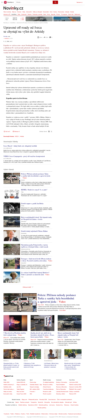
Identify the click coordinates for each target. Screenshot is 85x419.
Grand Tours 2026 (21, 394)
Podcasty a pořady (37, 14)
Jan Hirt (19, 387)
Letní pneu (52, 405)
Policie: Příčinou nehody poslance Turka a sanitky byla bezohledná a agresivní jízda (35, 175)
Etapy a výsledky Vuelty (23, 384)
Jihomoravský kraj (25, 249)
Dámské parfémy (43, 405)
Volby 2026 (6, 382)
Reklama (17, 414)
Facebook (6, 414)
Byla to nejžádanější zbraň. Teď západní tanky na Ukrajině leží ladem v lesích (36, 218)
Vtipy (22, 192)
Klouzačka (47, 402)
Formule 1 (32, 391)
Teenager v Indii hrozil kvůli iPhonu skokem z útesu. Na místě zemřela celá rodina (36, 260)
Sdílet (46, 37)
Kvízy (48, 14)
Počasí (58, 14)
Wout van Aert (20, 391)
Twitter (12, 414)
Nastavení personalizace (74, 414)
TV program (64, 14)
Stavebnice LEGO (33, 405)
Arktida (22, 136)
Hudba (22, 205)
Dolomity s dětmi (60, 394)
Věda (19, 14)
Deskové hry (59, 405)
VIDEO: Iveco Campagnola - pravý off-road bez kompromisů (24, 156)
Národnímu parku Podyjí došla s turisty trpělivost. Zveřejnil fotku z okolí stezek (34, 246)
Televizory (66, 405)
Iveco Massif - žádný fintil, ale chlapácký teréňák (20, 146)
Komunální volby (7, 394)
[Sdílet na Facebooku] (49, 131)
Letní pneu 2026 (73, 382)
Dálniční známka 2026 (75, 384)
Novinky (5, 36)
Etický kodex (45, 414)
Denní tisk (70, 14)
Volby (23, 12)
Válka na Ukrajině (37, 12)
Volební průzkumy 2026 (9, 384)
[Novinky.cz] (13, 8)
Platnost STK (72, 394)
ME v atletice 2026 (35, 389)
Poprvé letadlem (60, 384)
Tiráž (27, 414)
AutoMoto (14, 14)
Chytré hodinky (74, 405)
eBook (40, 37)
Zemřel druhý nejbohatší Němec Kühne (34, 231)
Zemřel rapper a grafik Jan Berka (32, 203)
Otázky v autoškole (74, 391)
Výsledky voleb (7, 387)
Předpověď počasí (33, 399)
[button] (11, 178)
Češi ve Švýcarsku (61, 389)
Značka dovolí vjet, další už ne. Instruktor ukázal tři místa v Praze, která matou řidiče (42, 335)
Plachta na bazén (24, 402)
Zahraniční (29, 12)
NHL (31, 394)
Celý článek (62, 310)
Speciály (53, 14)
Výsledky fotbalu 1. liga (36, 384)
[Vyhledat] (55, 2)
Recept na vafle (47, 391)
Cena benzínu (52, 399)
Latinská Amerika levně (62, 391)
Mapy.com (24, 399)
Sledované (77, 14)
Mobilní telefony (23, 405)
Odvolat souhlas (63, 414)
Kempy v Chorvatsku (61, 382)
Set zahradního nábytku (57, 402)
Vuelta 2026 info (21, 382)
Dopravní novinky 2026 (75, 387)
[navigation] (2, 2)
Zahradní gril (68, 402)
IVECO (17, 136)
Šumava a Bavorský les (62, 387)
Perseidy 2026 (43, 399)
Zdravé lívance (47, 387)
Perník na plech (47, 394)
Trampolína (34, 402)
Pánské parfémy (42, 407)
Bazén (17, 402)
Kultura (55, 12)
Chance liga (33, 382)
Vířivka (75, 402)
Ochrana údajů (53, 414)
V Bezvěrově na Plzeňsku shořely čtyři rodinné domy (14, 334)
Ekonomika (61, 12)
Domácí (19, 12)
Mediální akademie (35, 414)
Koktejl (72, 12)
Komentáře (46, 12)
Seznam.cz (79, 2)
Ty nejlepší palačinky (48, 382)
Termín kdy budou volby (9, 389)
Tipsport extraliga (34, 387)
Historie (30, 14)
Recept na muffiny (48, 384)
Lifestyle (67, 12)
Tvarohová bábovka (48, 389)
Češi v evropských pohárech (64, 399)
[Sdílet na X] (51, 131)
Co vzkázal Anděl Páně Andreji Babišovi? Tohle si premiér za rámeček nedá (35, 273)
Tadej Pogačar (20, 389)
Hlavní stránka (7, 12)
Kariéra (23, 414)
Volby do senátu (7, 391)
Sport (44, 14)
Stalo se (14, 12)
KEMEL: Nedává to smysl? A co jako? (34, 190)
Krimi (51, 12)
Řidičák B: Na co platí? (75, 389)
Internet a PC (6, 14)
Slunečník (40, 402)
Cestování (24, 14)
